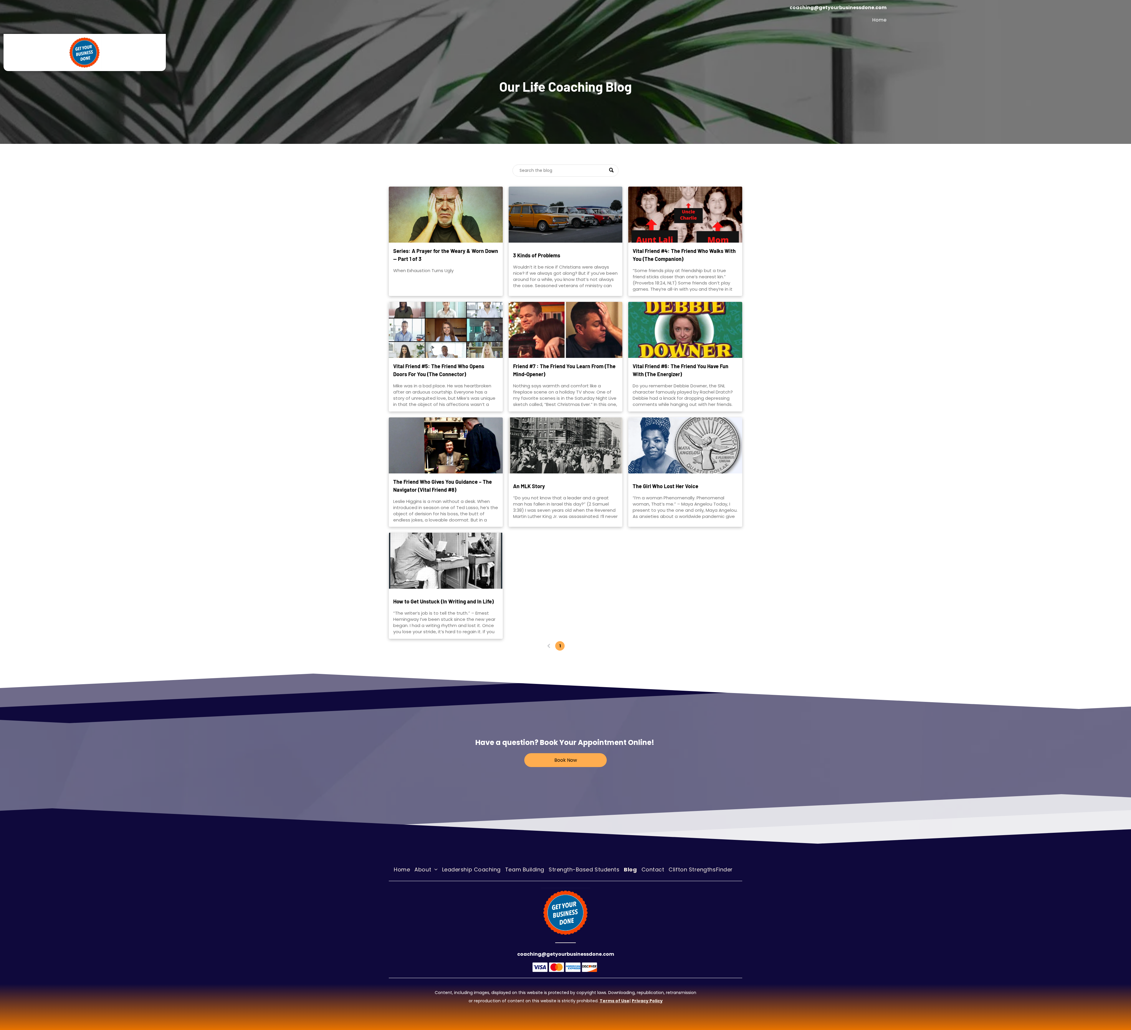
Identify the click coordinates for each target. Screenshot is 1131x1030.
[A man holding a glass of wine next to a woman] (566, 330)
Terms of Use (614, 1001)
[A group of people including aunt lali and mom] (685, 215)
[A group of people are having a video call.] (446, 330)
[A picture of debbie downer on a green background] (685, 330)
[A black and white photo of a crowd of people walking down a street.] (566, 445)
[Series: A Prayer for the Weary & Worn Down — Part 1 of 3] (446, 215)
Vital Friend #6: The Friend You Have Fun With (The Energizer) (680, 370)
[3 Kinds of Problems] (566, 215)
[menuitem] (877, 20)
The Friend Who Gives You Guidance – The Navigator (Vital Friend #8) (442, 485)
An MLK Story (529, 486)
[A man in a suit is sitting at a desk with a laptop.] (446, 445)
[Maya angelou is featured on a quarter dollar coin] (685, 445)
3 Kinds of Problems (536, 255)
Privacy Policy (647, 1001)
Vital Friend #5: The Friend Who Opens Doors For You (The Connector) (438, 370)
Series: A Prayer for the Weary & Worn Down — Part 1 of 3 (445, 255)
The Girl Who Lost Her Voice (665, 486)
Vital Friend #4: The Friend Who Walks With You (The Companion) (684, 255)
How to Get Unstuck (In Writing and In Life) (443, 601)
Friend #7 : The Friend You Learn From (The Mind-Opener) (564, 370)
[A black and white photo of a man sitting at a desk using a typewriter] (446, 561)
